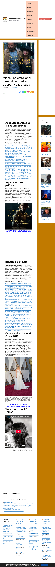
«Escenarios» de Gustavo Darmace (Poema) (33, 535)
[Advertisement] (18, 108)
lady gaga (16, 503)
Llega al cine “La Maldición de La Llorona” (45, 203)
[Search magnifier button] (51, 19)
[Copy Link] (30, 92)
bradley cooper (10, 503)
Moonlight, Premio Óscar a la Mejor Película (46, 186)
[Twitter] (23, 92)
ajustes (37, 565)
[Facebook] (20, 92)
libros (20, 503)
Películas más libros (17, 19)
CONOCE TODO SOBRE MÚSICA (20, 521)
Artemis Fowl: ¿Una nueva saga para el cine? (46, 138)
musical (31, 503)
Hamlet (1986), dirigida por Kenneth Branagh (14, 511)
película (11, 508)
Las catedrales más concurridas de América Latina (47, 549)
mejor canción (25, 503)
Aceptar (44, 565)
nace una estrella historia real (17, 505)
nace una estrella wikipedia (23, 506)
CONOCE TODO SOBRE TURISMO (46, 521)
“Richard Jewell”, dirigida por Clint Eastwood (45, 169)
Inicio (4, 543)
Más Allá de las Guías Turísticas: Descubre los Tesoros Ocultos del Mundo (46, 540)
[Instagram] (28, 92)
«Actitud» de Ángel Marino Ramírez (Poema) (34, 541)
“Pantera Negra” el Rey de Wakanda (12, 509)
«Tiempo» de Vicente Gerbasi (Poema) (33, 528)
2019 (5, 503)
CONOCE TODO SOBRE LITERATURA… (33, 521)
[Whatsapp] (25, 92)
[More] (33, 92)
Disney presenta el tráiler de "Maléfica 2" (8, 536)
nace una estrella (6, 505)
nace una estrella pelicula (11, 506)
